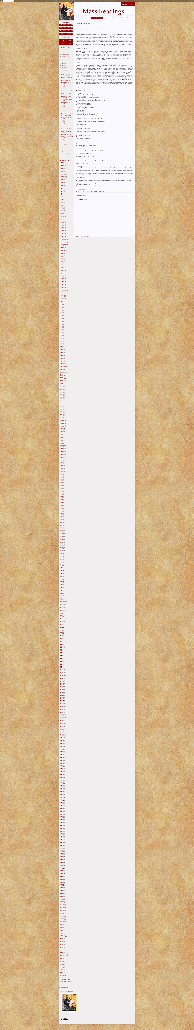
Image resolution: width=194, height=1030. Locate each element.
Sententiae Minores (126, 18)
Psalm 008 (62, 745)
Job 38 (61, 558)
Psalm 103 (62, 853)
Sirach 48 (61, 950)
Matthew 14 (62, 687)
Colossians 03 (62, 347)
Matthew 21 (62, 698)
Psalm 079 (62, 822)
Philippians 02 (62, 723)
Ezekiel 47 (62, 418)
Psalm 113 (62, 864)
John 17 (61, 587)
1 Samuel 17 (62, 235)
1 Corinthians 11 (63, 182)
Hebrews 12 (62, 463)
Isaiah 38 (61, 494)
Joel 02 (61, 562)
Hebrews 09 (62, 459)
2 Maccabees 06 (63, 270)
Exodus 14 (62, 388)
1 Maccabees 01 (63, 211)
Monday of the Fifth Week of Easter (66, 132)
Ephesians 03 (62, 377)
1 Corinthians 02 (63, 168)
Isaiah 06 (61, 477)
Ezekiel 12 (62, 403)
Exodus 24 (62, 397)
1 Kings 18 (62, 207)
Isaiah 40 (61, 496)
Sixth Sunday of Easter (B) (66, 115)
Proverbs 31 (62, 734)
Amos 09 (61, 344)
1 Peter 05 (62, 221)
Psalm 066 (62, 810)
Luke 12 (61, 623)
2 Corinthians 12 (63, 253)
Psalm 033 (62, 774)
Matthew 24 (62, 703)
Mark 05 (61, 650)
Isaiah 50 (61, 505)
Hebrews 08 (62, 457)
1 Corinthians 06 (63, 174)
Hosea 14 (61, 473)
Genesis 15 (62, 437)
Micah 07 (61, 712)
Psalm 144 (62, 891)
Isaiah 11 (61, 485)
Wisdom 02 (62, 963)
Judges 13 (62, 598)
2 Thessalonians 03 (63, 290)
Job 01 (61, 551)
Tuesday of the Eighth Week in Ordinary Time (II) (66, 72)
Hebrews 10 (62, 460)
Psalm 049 (62, 791)
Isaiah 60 (61, 514)
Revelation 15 (62, 916)
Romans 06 (62, 925)
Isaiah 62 (61, 517)
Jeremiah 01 (62, 530)
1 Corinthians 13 (63, 185)
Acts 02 (61, 304)
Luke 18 (61, 632)
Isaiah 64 (61, 520)
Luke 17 (61, 630)
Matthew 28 (62, 707)
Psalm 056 (62, 799)
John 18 (61, 588)
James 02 (61, 524)
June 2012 (63, 65)
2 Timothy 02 (62, 296)
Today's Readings (63, 24)
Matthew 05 (62, 674)
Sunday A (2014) (70, 27)
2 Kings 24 (62, 268)
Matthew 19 (62, 695)
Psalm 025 (62, 765)
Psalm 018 (62, 755)
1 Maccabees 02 (63, 213)
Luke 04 (61, 610)
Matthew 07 (62, 677)
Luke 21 (61, 636)
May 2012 (63, 67)
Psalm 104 (98, 191)
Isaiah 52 (61, 507)
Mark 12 (61, 661)
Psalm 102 (62, 851)
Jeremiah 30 (62, 547)
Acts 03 (61, 306)
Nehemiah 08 (62, 714)
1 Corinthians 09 (63, 179)
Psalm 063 (62, 806)
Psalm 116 (62, 867)
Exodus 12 (62, 386)
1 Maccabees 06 (63, 216)
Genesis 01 (62, 428)
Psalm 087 (62, 831)
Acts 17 (61, 327)
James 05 (61, 528)
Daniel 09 (61, 355)
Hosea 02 (61, 465)
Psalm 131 (62, 882)
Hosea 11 (61, 471)
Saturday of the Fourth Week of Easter (67, 137)
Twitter (62, 40)
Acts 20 (61, 332)
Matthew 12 (62, 684)
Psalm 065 (62, 808)
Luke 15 (61, 627)
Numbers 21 (62, 718)
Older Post (130, 234)
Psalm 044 (62, 783)
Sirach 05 (61, 943)
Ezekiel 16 (62, 405)
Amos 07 (61, 341)
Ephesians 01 (62, 374)
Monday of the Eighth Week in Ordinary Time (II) (66, 75)
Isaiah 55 (61, 511)
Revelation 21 (62, 921)
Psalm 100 (62, 850)
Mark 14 (61, 664)
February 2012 (64, 151)
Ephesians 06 (62, 381)
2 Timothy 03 (62, 298)
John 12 (61, 579)
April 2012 (64, 148)
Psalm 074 (62, 819)
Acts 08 (61, 313)
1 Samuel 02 (62, 224)
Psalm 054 (62, 796)
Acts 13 (61, 321)
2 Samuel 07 (62, 281)
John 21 (61, 593)
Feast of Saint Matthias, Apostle (67, 113)
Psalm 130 (62, 881)
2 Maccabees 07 (63, 272)
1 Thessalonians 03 (63, 241)
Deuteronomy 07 (63, 361)
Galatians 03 (62, 423)
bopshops (78, 1014)
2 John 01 (61, 255)
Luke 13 (61, 624)
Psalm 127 (62, 878)
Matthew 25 (62, 704)
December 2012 (64, 54)
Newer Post (78, 234)
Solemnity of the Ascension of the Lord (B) (66, 97)
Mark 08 (61, 655)
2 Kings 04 (62, 258)
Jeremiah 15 (62, 537)
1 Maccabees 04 (63, 214)
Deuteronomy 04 (63, 358)
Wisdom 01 (62, 961)
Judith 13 (61, 599)
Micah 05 (61, 709)
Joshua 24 (62, 596)
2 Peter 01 (62, 273)
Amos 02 (61, 338)
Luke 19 (61, 633)
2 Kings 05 (62, 259)
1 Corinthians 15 (63, 187)
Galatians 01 (62, 420)
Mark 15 (61, 666)
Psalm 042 (62, 782)
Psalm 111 (62, 861)
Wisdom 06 (62, 966)
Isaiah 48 (61, 502)
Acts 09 (61, 315)
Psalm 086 (62, 830)
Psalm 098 (62, 848)
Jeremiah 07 (62, 531)
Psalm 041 (62, 780)
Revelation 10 (62, 910)
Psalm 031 (62, 771)
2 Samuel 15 (62, 286)
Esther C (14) (62, 383)
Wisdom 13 (62, 969)
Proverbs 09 (62, 729)
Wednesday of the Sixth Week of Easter (67, 108)
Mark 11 (61, 660)
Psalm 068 (62, 813)
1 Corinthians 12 (63, 184)
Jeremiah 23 (62, 544)
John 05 (61, 570)
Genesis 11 (88, 191)
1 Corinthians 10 (63, 180)
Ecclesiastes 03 (62, 372)
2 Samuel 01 (62, 276)
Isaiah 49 (61, 504)
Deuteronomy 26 (63, 366)
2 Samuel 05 (62, 278)
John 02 (61, 567)
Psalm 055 (62, 797)
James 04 (61, 527)
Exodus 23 (62, 395)
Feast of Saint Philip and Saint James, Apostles (66, 142)
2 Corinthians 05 (63, 250)
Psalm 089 (62, 834)
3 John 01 (61, 301)
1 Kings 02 (62, 196)
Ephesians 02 (62, 375)
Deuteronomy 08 (63, 363)
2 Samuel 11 (62, 282)
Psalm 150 (62, 901)
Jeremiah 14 (62, 536)
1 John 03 (61, 191)
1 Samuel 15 (62, 231)
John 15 (61, 584)
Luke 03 (61, 609)
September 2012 (65, 59)
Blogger (86, 1014)
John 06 (61, 572)
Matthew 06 (62, 675)
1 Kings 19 (62, 208)
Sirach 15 (61, 946)
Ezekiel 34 (62, 412)
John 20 (61, 592)
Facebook (70, 43)
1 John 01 (61, 188)
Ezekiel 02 (62, 401)
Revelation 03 (62, 905)
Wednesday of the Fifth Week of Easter (67, 126)
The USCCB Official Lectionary (65, 984)
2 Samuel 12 (62, 284)
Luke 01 (61, 605)
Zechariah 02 (62, 972)
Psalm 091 (62, 837)
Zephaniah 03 (62, 975)
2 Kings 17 (62, 262)
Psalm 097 (62, 847)
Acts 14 (61, 323)
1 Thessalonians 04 (63, 242)
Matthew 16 (62, 691)
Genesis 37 (62, 442)
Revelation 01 (62, 902)
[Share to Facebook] (84, 189)
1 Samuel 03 (62, 225)
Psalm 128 (62, 879)
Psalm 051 (62, 794)
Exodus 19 (80, 191)
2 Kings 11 (62, 261)
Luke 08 (61, 616)
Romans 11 (62, 930)
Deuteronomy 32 (63, 369)
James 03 (61, 525)
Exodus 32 (62, 398)
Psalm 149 (62, 899)
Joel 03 (92, 191)
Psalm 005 (62, 742)
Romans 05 (62, 924)
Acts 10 (61, 316)
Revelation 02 (62, 904)
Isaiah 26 (61, 490)
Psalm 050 (62, 793)
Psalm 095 (62, 844)
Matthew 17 (62, 692)
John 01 (61, 565)
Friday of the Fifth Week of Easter (66, 120)
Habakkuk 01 (62, 445)
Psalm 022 (62, 760)
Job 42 (61, 561)
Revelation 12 (62, 913)
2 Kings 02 (62, 256)
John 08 (61, 575)
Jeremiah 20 (62, 542)
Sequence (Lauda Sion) (64, 936)
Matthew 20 (62, 697)
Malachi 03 (62, 643)
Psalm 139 (62, 888)
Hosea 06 (61, 466)
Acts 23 (61, 335)
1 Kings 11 (62, 202)
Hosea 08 (61, 468)
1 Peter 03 (62, 219)
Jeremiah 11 (62, 533)
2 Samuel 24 (62, 289)
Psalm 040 (62, 779)
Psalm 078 (62, 820)
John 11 (61, 578)
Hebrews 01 (62, 446)
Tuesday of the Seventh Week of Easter (67, 91)
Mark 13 (61, 663)
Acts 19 (61, 330)
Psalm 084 (62, 827)
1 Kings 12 (62, 204)
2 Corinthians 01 (63, 248)
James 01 (61, 522)
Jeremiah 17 (62, 539)
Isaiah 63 (61, 519)
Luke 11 (61, 621)
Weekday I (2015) (70, 24)
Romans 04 (62, 922)
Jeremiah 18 (62, 541)
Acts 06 (61, 310)
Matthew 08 (62, 678)
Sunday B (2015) (63, 30)
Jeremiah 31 (62, 548)
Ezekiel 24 (62, 409)
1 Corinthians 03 (63, 170)
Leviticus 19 (62, 604)
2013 (61, 50)
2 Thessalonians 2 (63, 293)
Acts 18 (61, 329)
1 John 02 (61, 190)
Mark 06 (61, 652)
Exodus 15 (62, 389)
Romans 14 (62, 932)
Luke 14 (61, 626)
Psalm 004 (62, 740)
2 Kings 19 (62, 264)
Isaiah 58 (61, 513)
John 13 (61, 581)
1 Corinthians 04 (63, 171)
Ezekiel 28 (62, 411)
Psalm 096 (62, 845)
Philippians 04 (62, 726)
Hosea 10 (61, 469)
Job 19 (61, 556)
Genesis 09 (62, 432)
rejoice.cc (128, 4)
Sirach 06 (61, 944)
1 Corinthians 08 (63, 177)
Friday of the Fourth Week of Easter (66, 139)
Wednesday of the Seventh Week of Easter (67, 88)
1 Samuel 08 (62, 228)
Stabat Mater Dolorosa (64, 955)
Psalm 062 (62, 805)
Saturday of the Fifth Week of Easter (66, 118)
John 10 (61, 576)
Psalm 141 (62, 890)
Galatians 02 (62, 422)
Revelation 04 (62, 907)
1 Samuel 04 (62, 227)
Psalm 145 (62, 893)
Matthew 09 (62, 680)
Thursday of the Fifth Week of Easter (66, 123)
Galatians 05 (62, 426)
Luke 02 (61, 607)
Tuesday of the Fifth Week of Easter (66, 129)
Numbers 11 (62, 717)
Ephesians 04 (62, 378)
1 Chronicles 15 (63, 162)
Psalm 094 (62, 842)
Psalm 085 (62, 828)
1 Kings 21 (62, 210)
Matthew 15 (62, 689)
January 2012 (64, 153)
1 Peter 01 (62, 217)
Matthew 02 (62, 670)
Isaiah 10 (61, 483)
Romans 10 (62, 929)
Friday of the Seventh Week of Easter (66, 83)
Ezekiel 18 (62, 408)
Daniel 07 (61, 354)
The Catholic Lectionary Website (65, 981)
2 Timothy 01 (62, 295)
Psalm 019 (62, 757)
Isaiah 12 (61, 486)
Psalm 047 (62, 788)
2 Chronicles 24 (63, 245)
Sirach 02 (61, 939)
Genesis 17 (62, 439)
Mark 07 (61, 653)
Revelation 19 (62, 919)
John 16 (61, 585)
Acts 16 (61, 326)
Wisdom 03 (62, 964)
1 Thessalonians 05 (63, 244)
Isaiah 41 (61, 497)
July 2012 (63, 63)
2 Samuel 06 (62, 279)
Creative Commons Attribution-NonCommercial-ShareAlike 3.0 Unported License (93, 1021)
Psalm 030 (62, 769)
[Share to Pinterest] (85, 189)
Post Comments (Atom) (85, 236)
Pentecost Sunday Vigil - (65, 80)
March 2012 (64, 150)
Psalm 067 (62, 811)
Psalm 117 (62, 868)
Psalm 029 (62, 768)
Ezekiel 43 (62, 417)
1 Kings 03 (62, 197)
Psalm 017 (62, 754)
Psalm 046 (62, 786)
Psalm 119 (62, 871)
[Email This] (79, 189)
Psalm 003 (62, 738)
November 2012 (65, 56)
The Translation (70, 33)
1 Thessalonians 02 (63, 239)
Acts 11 (61, 318)
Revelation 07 (62, 908)
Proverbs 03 (62, 728)
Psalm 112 (62, 862)
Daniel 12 (61, 357)
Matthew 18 (62, 694)
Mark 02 (61, 646)
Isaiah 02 (61, 476)
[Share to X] (82, 189)
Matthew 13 (62, 686)
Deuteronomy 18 (63, 364)
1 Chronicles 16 (63, 163)
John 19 (61, 590)
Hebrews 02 (62, 448)
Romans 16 (62, 935)
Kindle (70, 40)
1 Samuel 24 (62, 238)
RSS (63, 43)
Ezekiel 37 (84, 191)
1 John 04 (61, 193)
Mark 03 (61, 647)
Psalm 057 (62, 800)
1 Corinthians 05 (63, 173)
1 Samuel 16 (62, 233)
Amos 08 (61, 343)
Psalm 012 (62, 748)
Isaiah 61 (61, 516)
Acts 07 (61, 312)
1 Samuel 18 (62, 236)
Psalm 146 (62, 895)
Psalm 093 (62, 840)
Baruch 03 (62, 346)
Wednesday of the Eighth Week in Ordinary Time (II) (67, 69)
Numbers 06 (62, 715)
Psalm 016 (62, 752)
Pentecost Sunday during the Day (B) (67, 78)
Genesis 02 (62, 429)
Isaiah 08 (61, 480)
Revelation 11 (62, 912)
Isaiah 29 (61, 491)
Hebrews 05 (62, 452)
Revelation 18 (62, 918)
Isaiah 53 (61, 508)
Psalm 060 (62, 803)
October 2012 (64, 58)
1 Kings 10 (62, 200)
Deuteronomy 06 (63, 360)
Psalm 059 (62, 802)
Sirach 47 (61, 949)
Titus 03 (61, 959)
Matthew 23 (62, 701)
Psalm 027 (62, 766)
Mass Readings (97, 18)
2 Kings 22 (62, 265)
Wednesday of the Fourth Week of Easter (67, 145)
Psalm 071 (62, 816)
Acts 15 (61, 324)
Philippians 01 (62, 721)
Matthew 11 (62, 683)
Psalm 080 (62, 823)
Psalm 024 (62, 763)
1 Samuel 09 (62, 230)
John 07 (95, 191)
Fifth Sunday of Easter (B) (66, 134)
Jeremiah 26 (62, 545)
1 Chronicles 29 (63, 165)
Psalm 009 (62, 746)
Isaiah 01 (61, 474)
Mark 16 (61, 667)
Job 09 (61, 555)
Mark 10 (61, 658)
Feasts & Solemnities (63, 34)
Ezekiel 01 (62, 400)
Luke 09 (61, 618)
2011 (61, 156)
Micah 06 (61, 711)
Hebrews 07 (62, 456)
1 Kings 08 (62, 199)
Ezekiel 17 (62, 406)
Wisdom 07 (62, 967)
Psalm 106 (62, 857)
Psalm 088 (62, 833)
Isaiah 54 (61, 510)
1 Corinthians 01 (63, 167)
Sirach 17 (61, 947)
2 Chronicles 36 (63, 247)
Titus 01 (61, 956)
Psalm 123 (62, 874)
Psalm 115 (62, 865)
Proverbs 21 (62, 731)
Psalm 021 (62, 759)
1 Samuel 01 (62, 222)
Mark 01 (61, 644)
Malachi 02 (62, 641)
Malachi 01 (62, 639)
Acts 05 (61, 309)
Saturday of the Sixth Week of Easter (66, 100)
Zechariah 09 (62, 973)
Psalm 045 (62, 785)
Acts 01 (61, 303)
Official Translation (80, 26)
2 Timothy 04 (62, 299)
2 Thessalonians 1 (63, 292)
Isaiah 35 (61, 493)
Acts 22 (61, 333)
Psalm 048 (62, 789)
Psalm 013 (62, 749)
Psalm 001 (62, 735)
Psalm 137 (62, 885)
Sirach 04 (61, 941)
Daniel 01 (61, 349)
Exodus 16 (62, 391)
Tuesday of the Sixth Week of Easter (66, 111)
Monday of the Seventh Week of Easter (67, 94)
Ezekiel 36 (62, 414)
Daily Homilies (82, 18)
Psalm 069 (62, 814)
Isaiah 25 (61, 488)
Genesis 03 (62, 431)
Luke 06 (61, 613)
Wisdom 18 (62, 970)
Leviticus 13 (62, 602)
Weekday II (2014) (62, 27)
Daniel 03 (61, 352)
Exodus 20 (62, 394)
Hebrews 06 (62, 454)
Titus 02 (61, 958)
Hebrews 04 (62, 451)
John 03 (61, 568)
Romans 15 (62, 933)
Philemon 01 (62, 720)
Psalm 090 (62, 836)
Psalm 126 (62, 876)
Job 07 (61, 553)
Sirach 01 (61, 938)
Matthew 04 (62, 672)
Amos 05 (61, 340)
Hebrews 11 (62, 462)
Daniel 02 (61, 350)
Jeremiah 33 (62, 550)
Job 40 (61, 559)
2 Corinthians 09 (63, 252)
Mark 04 (61, 649)
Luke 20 (61, 635)
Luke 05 (61, 612)
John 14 (61, 582)
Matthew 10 (62, 681)
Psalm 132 (62, 884)
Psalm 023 (62, 762)
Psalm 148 (62, 898)
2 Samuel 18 (62, 287)
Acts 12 (61, 320)
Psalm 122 (62, 873)
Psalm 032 (62, 772)
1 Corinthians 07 (63, 176)
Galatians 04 (62, 425)
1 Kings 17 (62, 205)
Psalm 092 (62, 839)
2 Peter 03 (62, 275)
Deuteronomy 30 (63, 367)
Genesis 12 (62, 435)
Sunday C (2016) (70, 30)
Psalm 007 (62, 743)
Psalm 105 (62, 856)
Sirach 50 (61, 952)
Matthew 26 (62, 706)
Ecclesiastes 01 (62, 371)
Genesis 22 (62, 440)
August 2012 (64, 61)
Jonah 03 (61, 595)
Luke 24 (61, 638)
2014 (61, 49)
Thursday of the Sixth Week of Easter (66, 105)
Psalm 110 (62, 859)
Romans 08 (102, 191)
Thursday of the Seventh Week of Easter (67, 85)
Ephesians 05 (62, 380)
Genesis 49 (62, 443)
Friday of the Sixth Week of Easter (66, 103)
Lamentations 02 (63, 601)
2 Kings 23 (62, 267)
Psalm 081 (62, 825)
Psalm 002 (62, 737)
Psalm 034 (62, 775)
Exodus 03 (62, 384)
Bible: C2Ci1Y (112, 18)
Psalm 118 (62, 870)
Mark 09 (61, 656)
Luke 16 (61, 629)
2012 (61, 52)
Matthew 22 (62, 700)
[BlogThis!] (81, 189)
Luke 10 (61, 619)
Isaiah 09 (61, 482)
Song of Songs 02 (63, 953)
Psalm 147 (62, 896)
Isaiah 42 (61, 499)
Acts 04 (61, 307)
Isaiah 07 (61, 479)
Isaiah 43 (61, 500)
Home (104, 234)
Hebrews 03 (62, 449)
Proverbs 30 (62, 732)
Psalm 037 (62, 777)
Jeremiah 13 (62, 534)
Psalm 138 (62, 887)
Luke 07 (61, 615)
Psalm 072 (62, 817)
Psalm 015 (62, 751)
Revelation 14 (62, 915)
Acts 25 (61, 336)
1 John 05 (61, 194)
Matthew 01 (62, 669)
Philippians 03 (62, 725)
